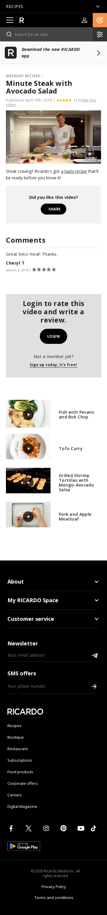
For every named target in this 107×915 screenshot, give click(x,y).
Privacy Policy (54, 886)
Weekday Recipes (23, 75)
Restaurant (17, 748)
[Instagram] (47, 828)
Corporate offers (22, 783)
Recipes (14, 725)
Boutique (15, 737)
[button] (100, 20)
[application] (53, 137)
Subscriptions (19, 760)
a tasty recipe (74, 171)
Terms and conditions (53, 897)
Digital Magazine (22, 806)
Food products (20, 771)
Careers (14, 795)
